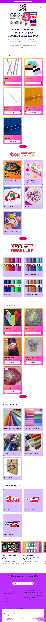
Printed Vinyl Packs (10, 453)
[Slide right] (25, 570)
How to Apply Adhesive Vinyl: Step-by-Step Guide (31, 557)
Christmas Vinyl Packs (31, 453)
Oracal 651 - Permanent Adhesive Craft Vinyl (32, 274)
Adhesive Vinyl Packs (31, 428)
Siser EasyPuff (8, 206)
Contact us (5, 604)
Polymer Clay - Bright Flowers (31, 357)
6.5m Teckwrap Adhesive (9, 357)
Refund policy (6, 601)
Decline (35, 618)
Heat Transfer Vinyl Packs (12, 428)
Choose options (12, 83)
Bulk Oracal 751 (8, 534)
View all (23, 146)
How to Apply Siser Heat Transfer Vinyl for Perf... (9, 557)
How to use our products (8, 593)
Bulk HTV (6, 509)
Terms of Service (6, 596)
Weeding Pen (7, 78)
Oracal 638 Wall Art (31, 294)
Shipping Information (7, 598)
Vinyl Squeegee (28, 78)
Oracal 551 (7, 273)
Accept (22, 618)
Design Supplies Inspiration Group (32, 595)
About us (5, 590)
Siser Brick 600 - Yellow (30, 107)
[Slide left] (20, 570)
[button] (2, 7)
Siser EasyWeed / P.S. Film (11, 180)
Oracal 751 (7, 294)
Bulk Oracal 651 (29, 509)
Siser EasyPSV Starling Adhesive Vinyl (31, 181)
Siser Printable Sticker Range (10, 232)
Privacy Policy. (31, 615)
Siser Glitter (28, 206)
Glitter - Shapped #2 (29, 328)
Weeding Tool (7, 107)
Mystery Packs (8, 477)
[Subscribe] (32, 583)
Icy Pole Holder (7, 328)
